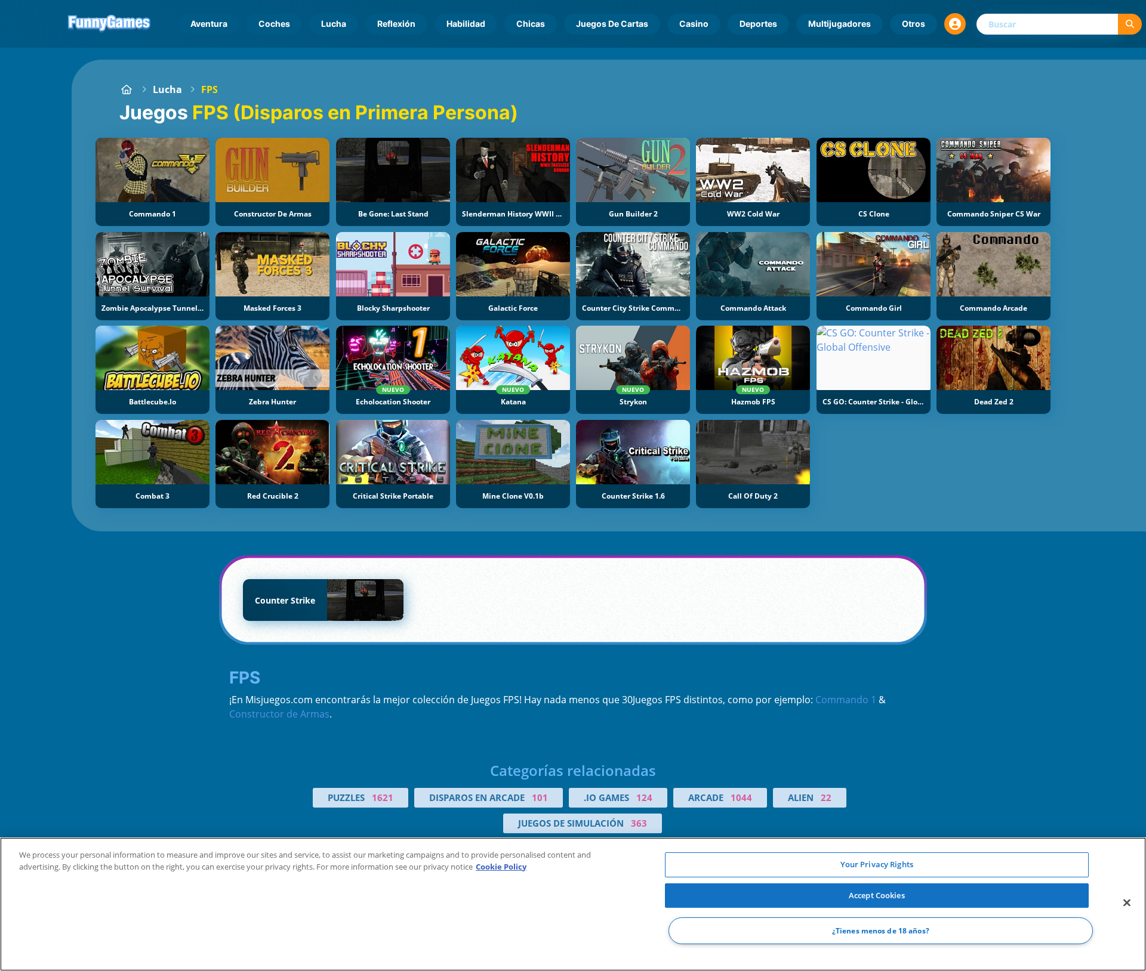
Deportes (758, 23)
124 (644, 797)
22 (826, 797)
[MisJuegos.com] (126, 89)
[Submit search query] (1130, 24)
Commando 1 (845, 699)
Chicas (530, 23)
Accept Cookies (877, 895)
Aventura (208, 23)
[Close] (1127, 903)
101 (540, 797)
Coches (274, 23)
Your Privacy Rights (876, 864)
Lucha (333, 23)
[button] (955, 24)
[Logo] (109, 24)
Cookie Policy (501, 866)
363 (639, 823)
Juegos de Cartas (612, 23)
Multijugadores (839, 23)
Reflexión (396, 23)
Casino (693, 23)
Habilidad (465, 23)
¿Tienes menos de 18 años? (880, 931)
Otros (913, 23)
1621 (382, 797)
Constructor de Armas (279, 713)
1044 (741, 797)
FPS (209, 89)
